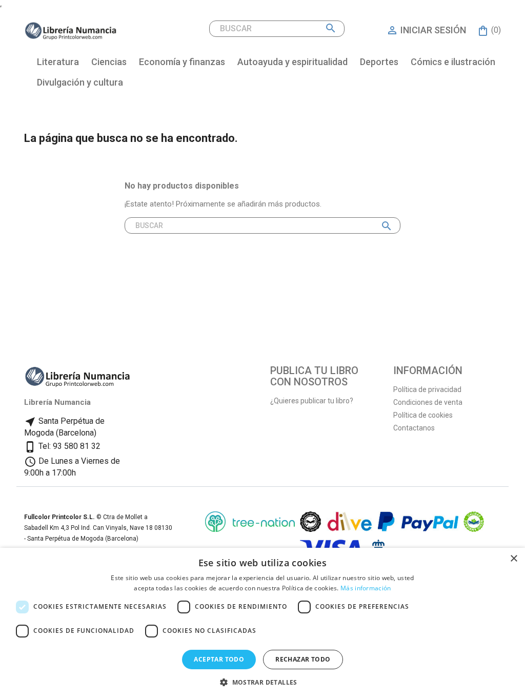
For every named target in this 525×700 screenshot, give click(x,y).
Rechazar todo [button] (302, 659)
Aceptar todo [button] (219, 659)
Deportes (379, 61)
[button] (262, 682)
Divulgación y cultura (80, 82)
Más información (365, 588)
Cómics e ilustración (453, 61)
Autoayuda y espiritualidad (292, 61)
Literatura (58, 61)
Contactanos (414, 428)
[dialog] (262, 624)
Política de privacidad (427, 389)
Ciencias (109, 61)
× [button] (513, 559)
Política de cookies (423, 415)
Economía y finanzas (182, 61)
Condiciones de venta (427, 402)
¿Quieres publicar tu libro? (311, 401)
